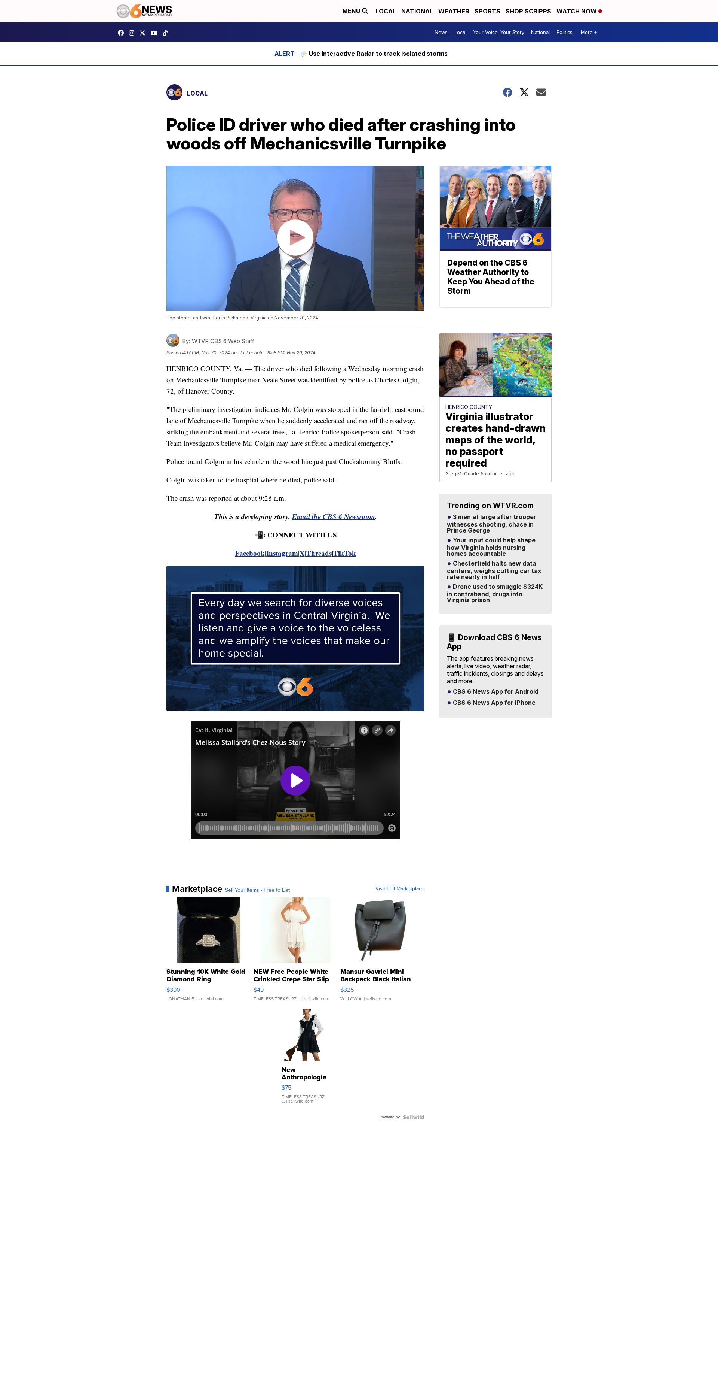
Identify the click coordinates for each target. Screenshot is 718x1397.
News (441, 32)
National (417, 11)
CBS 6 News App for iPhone (493, 703)
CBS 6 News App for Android (494, 691)
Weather (453, 11)
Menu (352, 11)
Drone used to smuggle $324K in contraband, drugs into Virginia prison (495, 594)
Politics (564, 32)
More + (589, 32)
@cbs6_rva (167, 33)
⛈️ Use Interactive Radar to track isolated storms (374, 53)
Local (385, 11)
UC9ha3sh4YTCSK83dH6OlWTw (156, 33)
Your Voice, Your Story (498, 32)
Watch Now (577, 11)
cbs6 (133, 33)
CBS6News (123, 33)
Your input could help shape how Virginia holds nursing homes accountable (491, 547)
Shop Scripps (528, 11)
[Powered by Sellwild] (413, 1117)
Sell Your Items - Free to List (257, 890)
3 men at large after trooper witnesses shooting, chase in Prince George (491, 524)
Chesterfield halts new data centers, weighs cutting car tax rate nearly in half (494, 570)
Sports (487, 11)
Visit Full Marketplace (399, 888)
